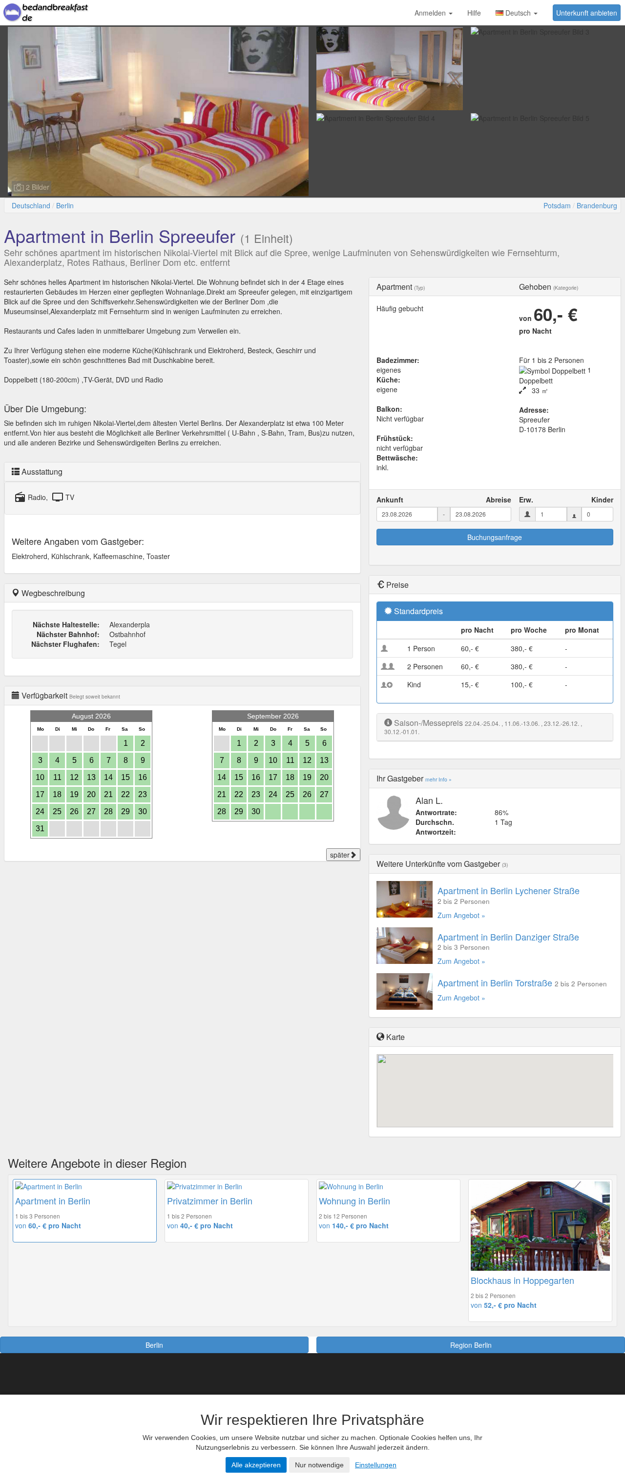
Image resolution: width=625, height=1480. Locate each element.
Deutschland (31, 205)
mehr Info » (438, 779)
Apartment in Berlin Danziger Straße (508, 936)
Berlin (65, 205)
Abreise (498, 499)
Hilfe (474, 13)
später (340, 855)
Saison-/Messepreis (428, 722)
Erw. (526, 499)
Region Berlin (471, 1345)
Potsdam (557, 205)
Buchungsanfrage (494, 537)
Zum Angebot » (461, 915)
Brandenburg (597, 205)
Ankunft (389, 499)
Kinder (602, 499)
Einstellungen (375, 1465)
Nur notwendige (319, 1465)
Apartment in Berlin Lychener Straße (509, 890)
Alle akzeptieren (256, 1465)
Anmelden (431, 13)
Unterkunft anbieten (586, 13)
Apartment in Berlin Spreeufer (119, 235)
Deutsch (518, 13)
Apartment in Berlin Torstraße (495, 982)
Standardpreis (418, 611)
